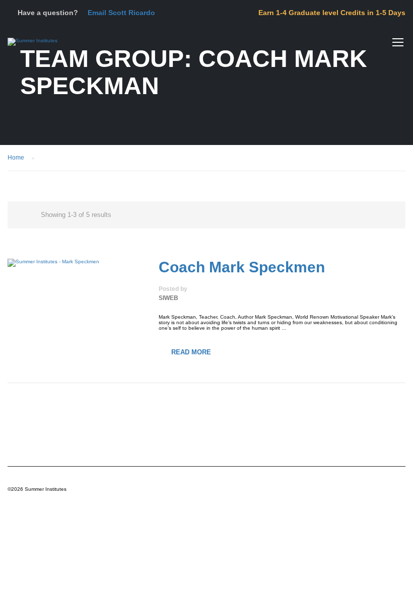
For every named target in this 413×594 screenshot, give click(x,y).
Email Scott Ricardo (121, 13)
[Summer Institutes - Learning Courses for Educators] (32, 47)
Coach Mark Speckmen (242, 267)
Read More (191, 352)
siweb (168, 298)
